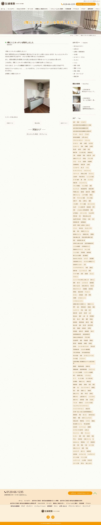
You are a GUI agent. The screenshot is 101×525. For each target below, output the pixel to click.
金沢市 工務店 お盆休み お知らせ (81, 225)
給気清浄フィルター (77, 264)
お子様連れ (75, 213)
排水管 (85, 313)
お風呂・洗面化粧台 (79, 51)
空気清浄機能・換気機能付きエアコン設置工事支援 (83, 362)
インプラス (90, 179)
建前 (83, 319)
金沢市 (79, 149)
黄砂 (82, 393)
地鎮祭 (84, 161)
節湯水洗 (88, 366)
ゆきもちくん (76, 442)
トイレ (75, 62)
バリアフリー (82, 358)
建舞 (87, 319)
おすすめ (91, 143)
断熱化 (91, 340)
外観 (87, 448)
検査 (80, 325)
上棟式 (88, 164)
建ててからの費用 (77, 255)
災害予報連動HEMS (89, 243)
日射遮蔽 (85, 289)
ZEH (80, 216)
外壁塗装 (79, 155)
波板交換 (89, 207)
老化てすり (75, 399)
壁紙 (82, 433)
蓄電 (90, 295)
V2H (93, 219)
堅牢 (74, 307)
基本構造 (92, 316)
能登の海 (75, 270)
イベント (75, 228)
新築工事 (76, 76)
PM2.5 (86, 393)
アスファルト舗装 (81, 198)
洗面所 (88, 436)
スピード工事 (76, 463)
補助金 (93, 421)
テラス (74, 161)
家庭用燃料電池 (83, 369)
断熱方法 (89, 381)
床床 (84, 436)
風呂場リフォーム (77, 234)
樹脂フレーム (91, 304)
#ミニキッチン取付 (32, 134)
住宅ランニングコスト (87, 417)
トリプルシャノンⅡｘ (78, 301)
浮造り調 (93, 346)
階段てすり (75, 396)
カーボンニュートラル (89, 355)
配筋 (94, 307)
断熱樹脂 (80, 343)
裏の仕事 (75, 325)
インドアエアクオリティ (78, 267)
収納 (93, 436)
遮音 (90, 384)
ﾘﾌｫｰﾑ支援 (75, 358)
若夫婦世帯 (75, 340)
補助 (81, 340)
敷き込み (75, 316)
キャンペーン (76, 433)
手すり (74, 439)
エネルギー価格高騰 (85, 349)
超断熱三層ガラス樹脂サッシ (79, 304)
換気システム (76, 393)
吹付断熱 (75, 381)
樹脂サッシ (83, 390)
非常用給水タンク (86, 246)
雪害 (74, 210)
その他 (11, 117)
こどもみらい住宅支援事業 (83, 210)
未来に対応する (85, 285)
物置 (83, 448)
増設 (80, 414)
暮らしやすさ (89, 463)
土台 (90, 313)
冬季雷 (89, 328)
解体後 (82, 192)
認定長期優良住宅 (77, 334)
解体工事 (75, 152)
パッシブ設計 (76, 252)
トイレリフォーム (83, 182)
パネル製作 (75, 204)
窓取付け (81, 402)
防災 (74, 240)
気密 (78, 390)
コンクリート (76, 310)
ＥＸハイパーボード (85, 387)
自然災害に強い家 (81, 240)
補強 (92, 322)
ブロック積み (90, 198)
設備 (86, 310)
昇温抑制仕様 (76, 349)
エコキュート (76, 146)
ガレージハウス (91, 204)
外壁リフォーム (76, 195)
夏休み (91, 267)
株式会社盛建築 (76, 137)
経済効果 (81, 295)
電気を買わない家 (87, 216)
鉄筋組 (89, 307)
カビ (78, 387)
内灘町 (86, 146)
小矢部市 (75, 176)
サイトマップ (86, 506)
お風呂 (85, 143)
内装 (74, 445)
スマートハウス (83, 213)
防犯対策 (93, 442)
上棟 (84, 316)
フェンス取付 (85, 185)
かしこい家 (87, 249)
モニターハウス (88, 228)
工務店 (84, 149)
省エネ (92, 331)
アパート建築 (83, 204)
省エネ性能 (75, 355)
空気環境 (83, 252)
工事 (74, 155)
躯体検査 (75, 322)
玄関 (82, 273)
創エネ (78, 282)
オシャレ (92, 273)
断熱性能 (75, 384)
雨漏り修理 (91, 188)
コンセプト (83, 122)
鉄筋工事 (88, 408)
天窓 (74, 198)
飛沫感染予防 (84, 188)
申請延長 (86, 340)
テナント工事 (84, 457)
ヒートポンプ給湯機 (77, 372)
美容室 (86, 273)
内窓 (85, 179)
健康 (74, 282)
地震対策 (89, 451)
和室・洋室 (77, 65)
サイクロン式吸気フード (89, 261)
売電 (86, 295)
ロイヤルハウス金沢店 (78, 430)
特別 (78, 231)
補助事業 (87, 331)
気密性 (85, 384)
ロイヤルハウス (82, 454)
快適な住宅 (75, 421)
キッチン (7, 117)
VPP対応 (84, 219)
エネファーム (92, 369)
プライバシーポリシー (78, 140)
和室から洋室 (84, 173)
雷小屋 (84, 325)
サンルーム (91, 173)
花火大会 (81, 228)
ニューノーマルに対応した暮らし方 (81, 279)
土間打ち (85, 201)
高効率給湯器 (81, 366)
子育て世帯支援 (76, 352)
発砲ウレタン (82, 381)
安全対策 (80, 439)
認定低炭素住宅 (86, 334)
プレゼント (75, 276)
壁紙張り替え (86, 234)
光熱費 (74, 298)
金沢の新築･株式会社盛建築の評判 (80, 128)
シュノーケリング (83, 270)
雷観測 (78, 328)
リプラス (88, 421)
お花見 (91, 146)
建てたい (92, 279)
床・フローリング (78, 73)
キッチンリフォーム (77, 170)
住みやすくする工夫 (77, 258)
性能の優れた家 (76, 237)
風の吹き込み (92, 414)
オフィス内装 (76, 457)
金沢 (74, 122)
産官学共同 (90, 325)
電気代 (74, 417)
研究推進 (75, 331)
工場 (86, 445)
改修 (81, 355)
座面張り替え (80, 375)
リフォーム (87, 140)
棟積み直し (90, 152)
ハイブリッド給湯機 (88, 372)
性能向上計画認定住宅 (78, 337)
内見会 (84, 158)
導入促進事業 (87, 424)
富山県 (74, 149)
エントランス (76, 188)
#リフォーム (43, 134)
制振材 (89, 390)
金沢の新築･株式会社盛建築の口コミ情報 (82, 125)
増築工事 (75, 182)
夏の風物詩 (85, 255)
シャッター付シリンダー (83, 346)
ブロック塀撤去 (76, 185)
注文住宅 (75, 427)
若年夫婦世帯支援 (86, 352)
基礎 (80, 316)
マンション (87, 433)
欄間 (90, 201)
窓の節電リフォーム (77, 424)
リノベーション (82, 427)
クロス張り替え (82, 152)
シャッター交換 (90, 176)
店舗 (87, 399)
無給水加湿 (80, 292)
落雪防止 (83, 442)
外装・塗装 (77, 71)
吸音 (94, 384)
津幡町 (93, 192)
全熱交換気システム (77, 261)
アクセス (87, 134)
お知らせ (15, 117)
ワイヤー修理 (76, 273)
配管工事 (75, 313)
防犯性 (90, 343)
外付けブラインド (77, 289)
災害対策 (75, 454)
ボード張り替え (89, 378)
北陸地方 (84, 328)
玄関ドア (75, 201)
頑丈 (78, 307)
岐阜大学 (81, 331)
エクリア (86, 258)
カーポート (75, 143)
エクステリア (76, 451)
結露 (74, 387)
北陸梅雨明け (76, 164)
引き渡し (92, 399)
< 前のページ (9, 123)
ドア (88, 442)
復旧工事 (88, 192)
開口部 (74, 343)
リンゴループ (76, 167)
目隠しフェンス (76, 448)
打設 (82, 310)
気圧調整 (92, 258)
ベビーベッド (76, 173)
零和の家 (75, 216)
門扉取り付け (76, 192)
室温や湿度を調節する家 (87, 237)
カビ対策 (84, 460)
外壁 (89, 149)
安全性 (74, 346)
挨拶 (81, 143)
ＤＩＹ (74, 378)
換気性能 (89, 252)
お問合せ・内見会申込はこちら (86, 4)
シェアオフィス (91, 454)
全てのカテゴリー (78, 46)
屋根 (84, 155)
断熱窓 (74, 366)
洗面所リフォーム (85, 231)
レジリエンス (85, 282)
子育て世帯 (87, 337)
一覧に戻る (37, 123)
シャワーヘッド (76, 460)
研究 (74, 328)
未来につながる (76, 285)
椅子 (74, 375)
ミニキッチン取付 (89, 402)
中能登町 (90, 161)
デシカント (87, 292)
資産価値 (92, 282)
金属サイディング (77, 158)
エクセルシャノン (82, 298)
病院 (91, 185)
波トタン (85, 414)
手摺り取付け (82, 176)
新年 (94, 207)
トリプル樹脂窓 (76, 246)
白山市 (74, 207)
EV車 (89, 219)
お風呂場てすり (83, 396)
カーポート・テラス (79, 57)
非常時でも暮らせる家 (78, 243)
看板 (82, 445)
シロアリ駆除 (85, 195)
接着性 (80, 384)
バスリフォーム (87, 170)
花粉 (92, 210)
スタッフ (81, 134)
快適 (87, 267)
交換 (82, 146)
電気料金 (82, 421)
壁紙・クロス (77, 68)
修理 (90, 270)
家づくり (83, 451)
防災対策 (91, 289)
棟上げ (78, 319)
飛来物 (74, 292)
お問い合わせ (85, 137)
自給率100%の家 (77, 219)
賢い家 (92, 285)
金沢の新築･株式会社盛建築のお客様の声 (82, 131)
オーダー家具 (76, 179)
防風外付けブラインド (78, 249)
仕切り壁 (90, 460)
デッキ (79, 161)
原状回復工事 (76, 222)
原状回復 (82, 399)
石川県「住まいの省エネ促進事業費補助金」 (82, 411)
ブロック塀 (90, 158)
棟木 (74, 319)
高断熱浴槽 (75, 369)
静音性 (91, 393)
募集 (74, 231)
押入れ (82, 463)
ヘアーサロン (88, 375)
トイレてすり (92, 396)
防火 (74, 390)
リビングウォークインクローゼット (81, 405)
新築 (78, 122)
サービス (75, 134)
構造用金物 (81, 322)
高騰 (79, 417)
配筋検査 (75, 414)
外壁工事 (89, 155)
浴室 (80, 436)
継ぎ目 (87, 322)
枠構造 (85, 343)
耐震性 (93, 387)
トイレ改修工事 (81, 207)
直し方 (82, 167)
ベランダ (75, 402)
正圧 (85, 264)
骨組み (91, 319)
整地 (80, 201)
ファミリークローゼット (78, 408)
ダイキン (75, 295)
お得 (94, 155)
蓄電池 (92, 234)
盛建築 (89, 427)
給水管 (80, 313)
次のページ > (64, 123)
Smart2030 (91, 213)
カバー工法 (91, 445)
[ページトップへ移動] (95, 493)
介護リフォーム (87, 439)
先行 (90, 310)
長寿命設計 (83, 307)
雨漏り (91, 195)
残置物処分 (83, 222)
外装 (78, 445)
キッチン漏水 (81, 378)
